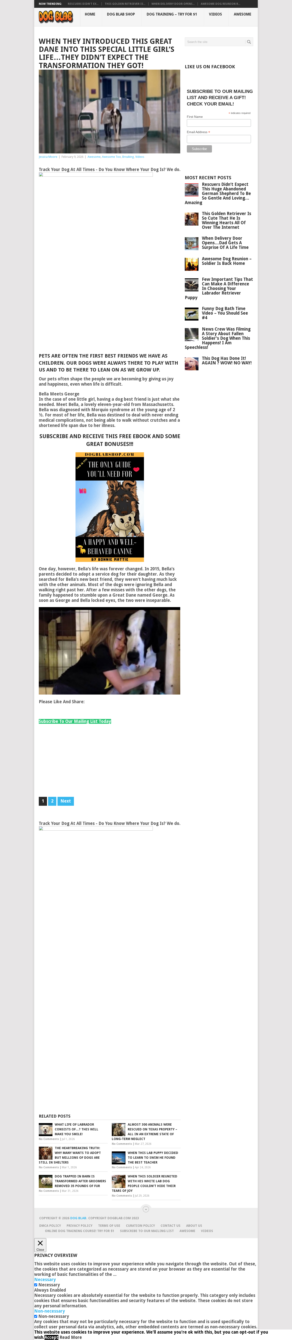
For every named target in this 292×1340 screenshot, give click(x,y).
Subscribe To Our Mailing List (147, 1231)
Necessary (49, 1284)
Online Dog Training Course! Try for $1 (79, 1231)
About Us (194, 1225)
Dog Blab (78, 1218)
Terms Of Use (109, 1225)
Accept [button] (51, 1337)
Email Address (198, 132)
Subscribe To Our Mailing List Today (75, 721)
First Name (195, 116)
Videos (215, 14)
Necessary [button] (45, 1279)
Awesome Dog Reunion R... (220, 3)
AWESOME (187, 1231)
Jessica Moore (48, 156)
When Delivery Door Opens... (173, 3)
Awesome (242, 14)
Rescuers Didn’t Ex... (83, 3)
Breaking (128, 156)
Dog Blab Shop (121, 14)
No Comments (49, 1139)
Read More (71, 1337)
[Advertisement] (110, 318)
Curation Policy (140, 1225)
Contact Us (170, 1225)
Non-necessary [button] (49, 1311)
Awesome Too (111, 156)
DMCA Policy (50, 1225)
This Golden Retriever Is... (125, 3)
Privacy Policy (79, 1225)
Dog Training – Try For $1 (172, 14)
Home (90, 14)
